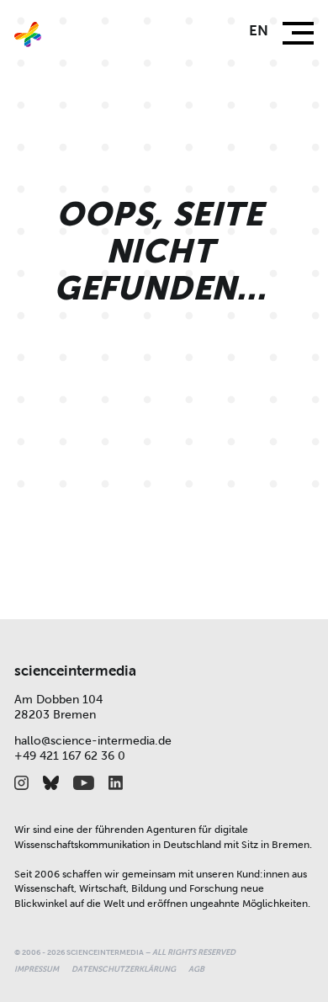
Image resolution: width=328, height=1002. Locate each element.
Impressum (36, 969)
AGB (196, 969)
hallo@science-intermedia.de (93, 740)
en (258, 31)
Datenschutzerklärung (123, 969)
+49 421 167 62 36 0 (69, 756)
